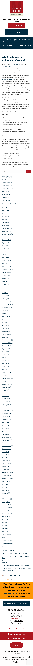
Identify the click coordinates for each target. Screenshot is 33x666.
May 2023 (4, 325)
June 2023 (4, 322)
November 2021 (6, 378)
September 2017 (6, 514)
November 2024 (6, 272)
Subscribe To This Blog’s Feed (11, 575)
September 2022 (6, 349)
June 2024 (5, 287)
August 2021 (5, 387)
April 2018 (5, 493)
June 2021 (4, 393)
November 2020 (6, 414)
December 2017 (6, 505)
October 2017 (5, 511)
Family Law (5, 191)
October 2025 (6, 240)
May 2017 (4, 525)
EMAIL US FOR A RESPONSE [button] (17, 604)
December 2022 (6, 340)
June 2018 (4, 487)
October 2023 (6, 311)
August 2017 (5, 517)
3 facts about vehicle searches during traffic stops (15, 553)
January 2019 (5, 467)
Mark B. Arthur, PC (14, 64)
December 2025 (6, 234)
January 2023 (5, 337)
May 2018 (4, 490)
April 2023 (5, 328)
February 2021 (6, 405)
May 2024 (5, 290)
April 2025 (5, 258)
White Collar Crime (7, 203)
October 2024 (6, 275)
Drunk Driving (6, 189)
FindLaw (16, 662)
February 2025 (6, 263)
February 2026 (6, 228)
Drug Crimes (5, 186)
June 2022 (5, 358)
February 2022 (6, 369)
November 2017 (6, 508)
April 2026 (5, 222)
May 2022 (5, 361)
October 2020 (6, 416)
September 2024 (6, 278)
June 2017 (4, 523)
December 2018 (6, 470)
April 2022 (5, 364)
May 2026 (5, 219)
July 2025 (4, 249)
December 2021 (6, 375)
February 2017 (6, 534)
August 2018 (5, 481)
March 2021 (5, 402)
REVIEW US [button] (16, 645)
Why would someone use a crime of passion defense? (14, 562)
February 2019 (6, 464)
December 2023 (6, 305)
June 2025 (5, 252)
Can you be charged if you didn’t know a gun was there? (15, 557)
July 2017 (4, 520)
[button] (16, 32)
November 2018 (6, 472)
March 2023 (5, 331)
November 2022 (6, 343)
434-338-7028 (15, 26)
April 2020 (5, 434)
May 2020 (5, 431)
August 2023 (5, 316)
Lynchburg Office (16, 618)
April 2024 (5, 293)
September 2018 (6, 478)
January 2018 (5, 502)
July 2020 (4, 425)
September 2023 (6, 313)
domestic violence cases (8, 79)
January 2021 (5, 408)
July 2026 (4, 213)
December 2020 (6, 411)
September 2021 (6, 384)
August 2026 (5, 210)
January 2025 (5, 266)
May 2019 (4, 455)
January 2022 (5, 372)
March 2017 (5, 531)
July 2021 (4, 390)
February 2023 (6, 334)
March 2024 (5, 296)
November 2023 (6, 308)
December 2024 (6, 269)
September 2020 (6, 420)
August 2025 (5, 246)
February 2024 (6, 299)
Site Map (15, 657)
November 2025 (6, 237)
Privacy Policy (24, 657)
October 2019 (5, 449)
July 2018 (4, 484)
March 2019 (5, 461)
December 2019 (6, 443)
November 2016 (6, 543)
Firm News (5, 194)
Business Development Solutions (15, 659)
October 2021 (5, 381)
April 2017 (5, 528)
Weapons (4, 200)
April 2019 (5, 458)
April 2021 (5, 399)
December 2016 (6, 540)
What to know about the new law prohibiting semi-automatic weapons (16, 569)
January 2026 (5, 231)
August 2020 (5, 422)
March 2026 (5, 225)
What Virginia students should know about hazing (16, 565)
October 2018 (5, 475)
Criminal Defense (6, 67)
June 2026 (5, 216)
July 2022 (4, 355)
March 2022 (5, 366)
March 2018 (5, 496)
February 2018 (6, 499)
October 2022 (6, 346)
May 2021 (4, 396)
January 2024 (5, 302)
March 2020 (5, 437)
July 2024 (4, 284)
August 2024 (5, 281)
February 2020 (6, 440)
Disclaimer (7, 657)
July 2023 (4, 319)
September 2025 (6, 243)
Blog (3, 180)
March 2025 (5, 261)
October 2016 (5, 546)
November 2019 (6, 446)
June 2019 (4, 452)
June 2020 (5, 428)
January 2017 (5, 537)
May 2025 (5, 255)
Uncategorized (6, 197)
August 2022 (5, 352)
